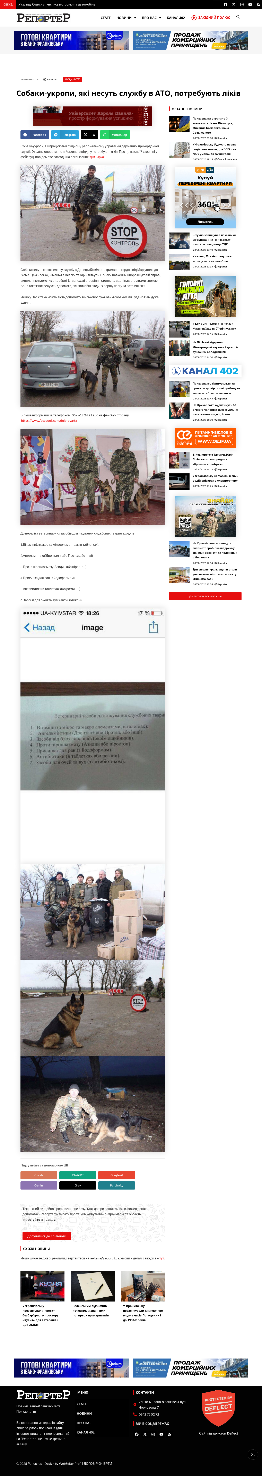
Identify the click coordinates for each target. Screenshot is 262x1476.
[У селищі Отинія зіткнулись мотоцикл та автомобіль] (179, 262)
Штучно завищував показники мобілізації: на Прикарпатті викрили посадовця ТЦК (214, 239)
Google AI (117, 1175)
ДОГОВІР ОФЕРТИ (98, 1463)
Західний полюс (214, 17)
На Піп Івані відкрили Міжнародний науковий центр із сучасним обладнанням (215, 346)
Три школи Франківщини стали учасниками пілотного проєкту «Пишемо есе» (215, 574)
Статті (106, 18)
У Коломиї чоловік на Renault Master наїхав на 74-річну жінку (214, 326)
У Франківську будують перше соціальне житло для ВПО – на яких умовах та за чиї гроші (214, 149)
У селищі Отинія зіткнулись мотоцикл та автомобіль (212, 258)
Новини (124, 18)
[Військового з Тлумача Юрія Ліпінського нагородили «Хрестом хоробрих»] (179, 460)
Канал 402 (176, 18)
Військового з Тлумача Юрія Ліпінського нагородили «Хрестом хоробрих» (213, 459)
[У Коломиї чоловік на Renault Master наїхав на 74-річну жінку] (179, 329)
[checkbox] (253, 1454)
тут (161, 1258)
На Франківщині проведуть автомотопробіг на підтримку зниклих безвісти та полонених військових (215, 550)
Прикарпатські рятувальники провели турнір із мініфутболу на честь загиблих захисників (216, 388)
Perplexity (116, 1185)
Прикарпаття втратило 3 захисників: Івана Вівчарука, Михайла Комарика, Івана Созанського (213, 125)
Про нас (149, 18)
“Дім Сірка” (96, 157)
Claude (38, 1175)
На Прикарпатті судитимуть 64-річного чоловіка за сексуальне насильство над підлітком (215, 409)
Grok (78, 1185)
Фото (76, 79)
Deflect (232, 1433)
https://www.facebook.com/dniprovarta (49, 420)
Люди (68, 79)
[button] (34, 134)
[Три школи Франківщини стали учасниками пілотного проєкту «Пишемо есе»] (179, 575)
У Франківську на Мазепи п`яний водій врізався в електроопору (215, 478)
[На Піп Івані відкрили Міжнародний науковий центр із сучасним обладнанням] (179, 348)
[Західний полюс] (194, 17)
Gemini (39, 1185)
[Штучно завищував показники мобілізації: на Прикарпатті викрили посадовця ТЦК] (179, 241)
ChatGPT (78, 1175)
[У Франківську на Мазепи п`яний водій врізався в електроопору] (179, 481)
